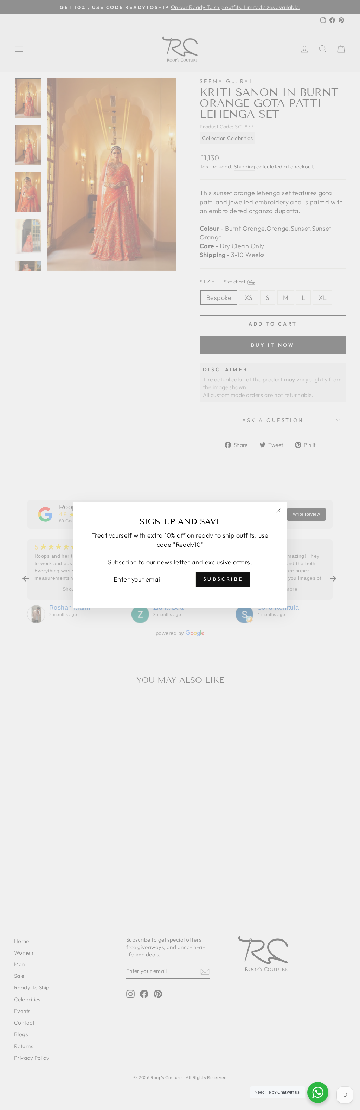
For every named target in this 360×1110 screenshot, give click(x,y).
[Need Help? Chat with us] (317, 1092)
